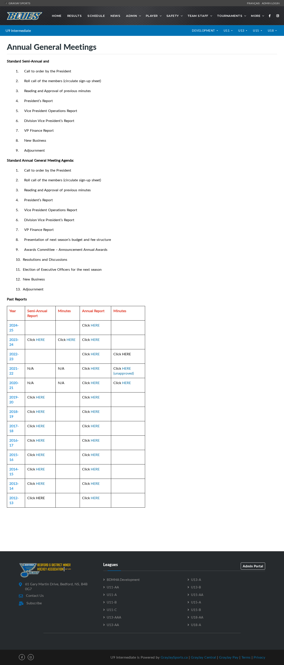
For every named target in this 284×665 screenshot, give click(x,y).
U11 (227, 31)
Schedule (96, 15)
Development (204, 31)
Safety (172, 15)
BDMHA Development (123, 579)
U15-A (196, 602)
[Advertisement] (142, 531)
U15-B (196, 609)
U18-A (196, 624)
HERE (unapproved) (123, 371)
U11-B (112, 602)
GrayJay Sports (19, 3)
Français (254, 3)
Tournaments (230, 15)
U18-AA (197, 617)
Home (56, 15)
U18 (271, 31)
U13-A (196, 579)
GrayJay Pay (228, 657)
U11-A (112, 594)
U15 (256, 31)
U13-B (196, 587)
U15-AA (197, 594)
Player (152, 15)
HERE (95, 325)
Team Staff (197, 15)
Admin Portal (253, 566)
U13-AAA (114, 617)
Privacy (259, 657)
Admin (131, 15)
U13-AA (113, 624)
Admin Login (271, 3)
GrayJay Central (203, 657)
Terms (245, 657)
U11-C (112, 609)
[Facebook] (269, 15)
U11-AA (113, 587)
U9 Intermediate (18, 30)
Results (74, 15)
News (115, 15)
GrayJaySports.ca (174, 657)
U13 (241, 31)
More (255, 15)
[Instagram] (278, 15)
